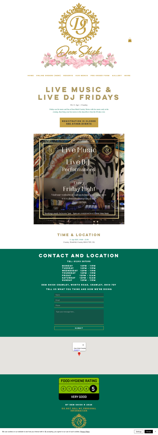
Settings (138, 431)
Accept (148, 431)
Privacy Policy (85, 431)
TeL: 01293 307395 (79, 261)
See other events (79, 123)
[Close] (155, 431)
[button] (130, 40)
